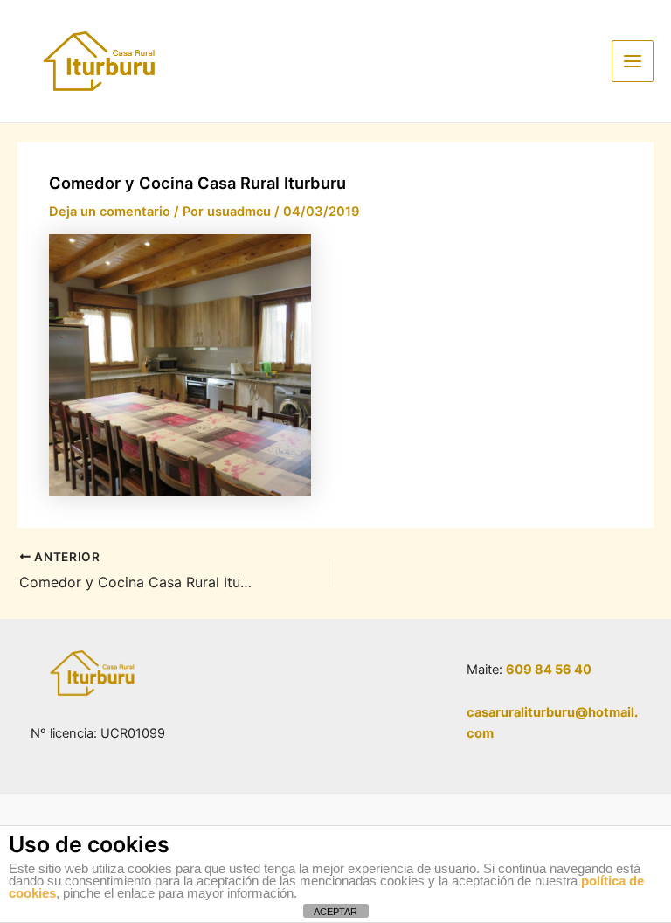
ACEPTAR (335, 911)
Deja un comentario (109, 211)
